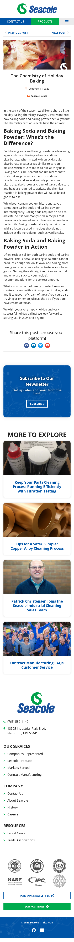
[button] (26, 345)
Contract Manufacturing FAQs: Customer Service (37, 665)
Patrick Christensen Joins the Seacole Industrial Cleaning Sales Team (37, 605)
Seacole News (39, 96)
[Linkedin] (42, 930)
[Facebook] (34, 930)
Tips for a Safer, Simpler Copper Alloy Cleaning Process (37, 546)
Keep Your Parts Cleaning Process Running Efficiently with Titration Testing (37, 486)
